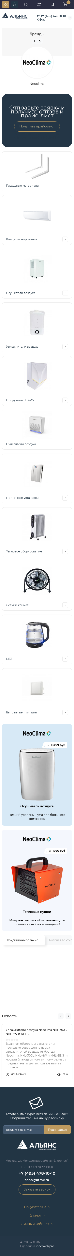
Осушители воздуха (20, 293)
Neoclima (37, 84)
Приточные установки (22, 498)
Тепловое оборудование (24, 551)
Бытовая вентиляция (21, 712)
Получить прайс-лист (37, 126)
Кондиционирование (21, 239)
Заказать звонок (37, 1189)
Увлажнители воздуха (22, 346)
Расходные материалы (22, 185)
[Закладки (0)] (52, 4)
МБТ (9, 659)
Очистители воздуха (21, 444)
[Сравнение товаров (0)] (39, 4)
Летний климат (17, 605)
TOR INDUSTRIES (48, 137)
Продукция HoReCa (20, 400)
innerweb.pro (45, 1246)
